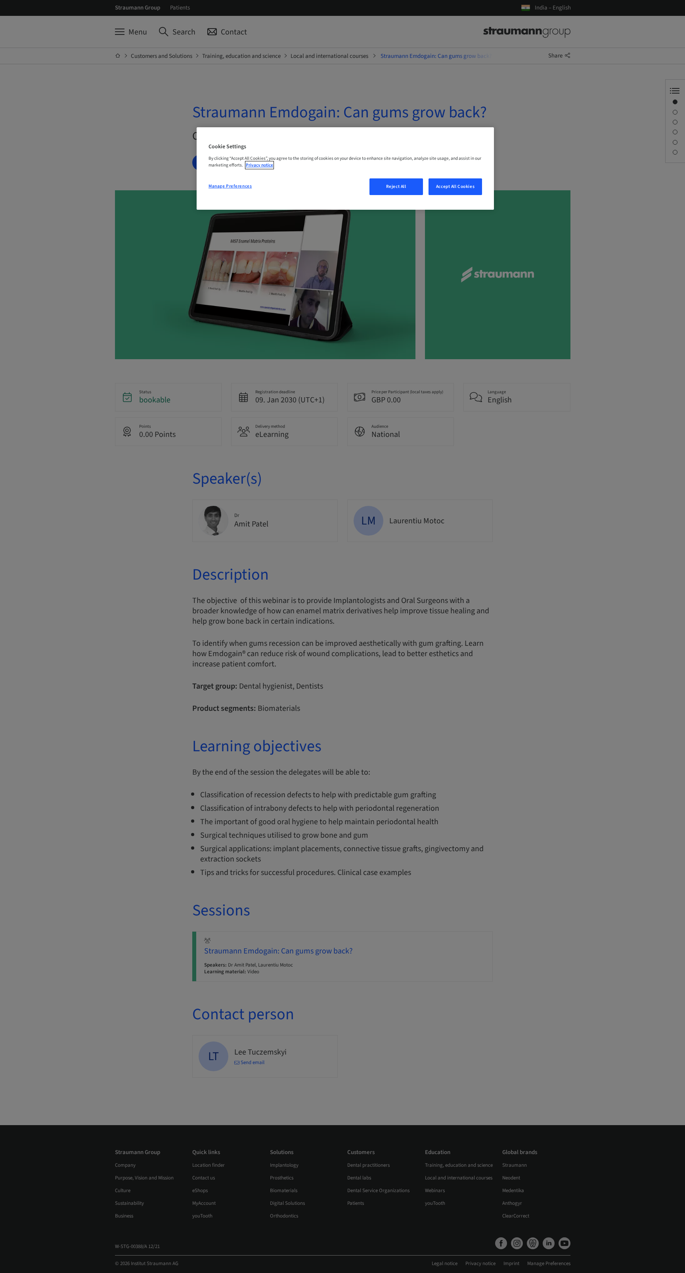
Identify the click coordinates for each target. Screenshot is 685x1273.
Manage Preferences (230, 186)
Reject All (396, 186)
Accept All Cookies (455, 186)
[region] (345, 168)
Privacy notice (259, 165)
